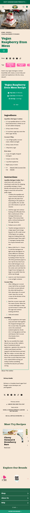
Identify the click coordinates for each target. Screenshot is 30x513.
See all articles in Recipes (14, 416)
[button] (23, 7)
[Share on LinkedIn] (10, 58)
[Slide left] (1, 441)
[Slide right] (28, 441)
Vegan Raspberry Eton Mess (10, 34)
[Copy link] (20, 58)
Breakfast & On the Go (10, 65)
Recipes (8, 32)
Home (3, 32)
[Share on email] (17, 58)
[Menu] (3, 7)
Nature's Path (21, 65)
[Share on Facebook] (6, 58)
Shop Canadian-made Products (14, 2)
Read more (7, 447)
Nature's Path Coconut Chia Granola (17, 169)
